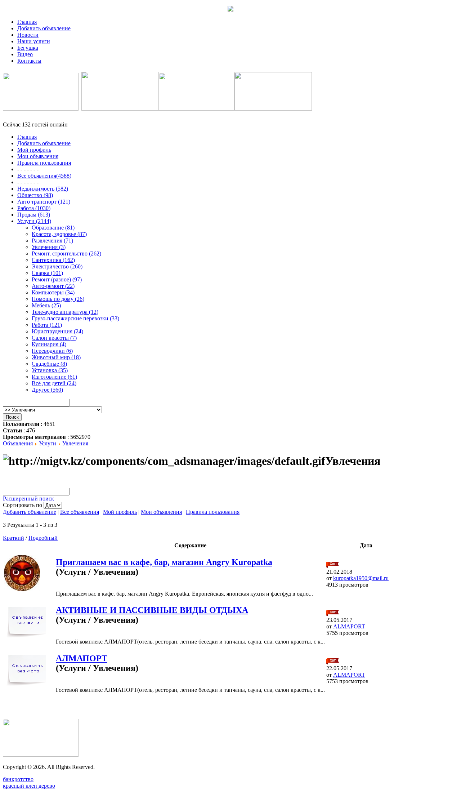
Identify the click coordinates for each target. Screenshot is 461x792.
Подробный (43, 538)
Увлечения (75, 443)
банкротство (18, 779)
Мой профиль (120, 512)
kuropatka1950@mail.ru (361, 578)
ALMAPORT (349, 626)
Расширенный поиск (28, 498)
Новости (28, 35)
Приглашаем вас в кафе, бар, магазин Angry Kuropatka (164, 562)
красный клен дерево (29, 786)
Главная (27, 22)
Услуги (47, 443)
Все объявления (79, 512)
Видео (25, 54)
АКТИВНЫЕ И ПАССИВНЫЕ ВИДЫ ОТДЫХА (152, 610)
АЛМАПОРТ (81, 658)
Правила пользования (213, 512)
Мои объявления (161, 512)
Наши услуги (33, 41)
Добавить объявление (44, 28)
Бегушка (27, 48)
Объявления (18, 443)
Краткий (13, 538)
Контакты (29, 61)
